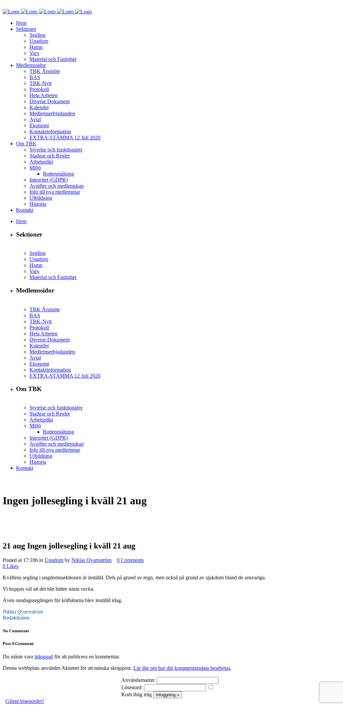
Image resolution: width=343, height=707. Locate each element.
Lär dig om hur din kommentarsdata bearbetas (181, 668)
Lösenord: (132, 687)
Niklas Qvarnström (91, 560)
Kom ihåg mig (136, 694)
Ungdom (54, 560)
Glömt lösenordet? (24, 701)
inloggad (44, 656)
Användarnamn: (138, 680)
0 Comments (130, 560)
